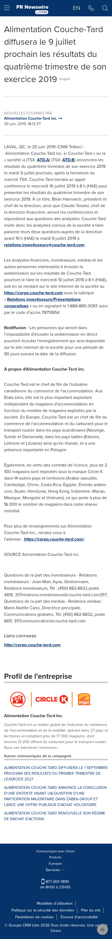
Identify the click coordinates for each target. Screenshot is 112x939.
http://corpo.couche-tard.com (32, 645)
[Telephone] (91, 8)
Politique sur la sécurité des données (42, 910)
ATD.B (68, 160)
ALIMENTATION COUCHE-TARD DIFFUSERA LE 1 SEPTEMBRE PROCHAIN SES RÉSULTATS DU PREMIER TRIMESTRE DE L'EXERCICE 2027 (56, 773)
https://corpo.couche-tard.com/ (54, 539)
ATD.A (43, 160)
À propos (55, 863)
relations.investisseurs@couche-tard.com (44, 245)
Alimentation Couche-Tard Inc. (33, 716)
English (65, 79)
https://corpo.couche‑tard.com (33, 293)
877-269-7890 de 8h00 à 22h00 (55, 884)
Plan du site (91, 910)
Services (53, 870)
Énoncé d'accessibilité (79, 917)
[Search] (105, 8)
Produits (55, 857)
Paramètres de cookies (34, 917)
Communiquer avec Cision (55, 851)
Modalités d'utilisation (55, 903)
